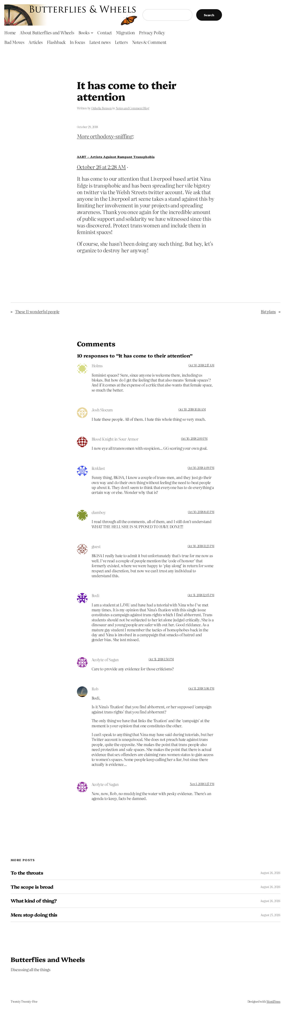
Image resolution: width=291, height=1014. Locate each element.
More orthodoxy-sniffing (105, 136)
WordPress (273, 1001)
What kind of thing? (34, 900)
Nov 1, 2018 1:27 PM (202, 784)
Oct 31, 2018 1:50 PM (161, 659)
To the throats (27, 872)
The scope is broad (32, 887)
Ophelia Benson (101, 108)
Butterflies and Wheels (48, 959)
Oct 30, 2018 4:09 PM (201, 468)
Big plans (268, 311)
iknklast (98, 468)
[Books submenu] (92, 32)
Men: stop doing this (34, 914)
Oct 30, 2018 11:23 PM (201, 546)
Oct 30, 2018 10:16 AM (192, 409)
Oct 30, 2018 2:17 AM (201, 365)
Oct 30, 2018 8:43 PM (201, 512)
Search (209, 15)
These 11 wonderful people (37, 311)
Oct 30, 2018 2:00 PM (194, 438)
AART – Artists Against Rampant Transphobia (116, 157)
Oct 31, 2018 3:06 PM (201, 688)
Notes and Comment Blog (132, 108)
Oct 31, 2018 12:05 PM (201, 595)
